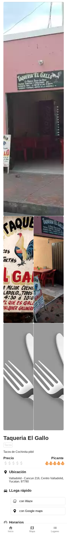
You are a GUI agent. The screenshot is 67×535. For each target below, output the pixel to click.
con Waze (26, 501)
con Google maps (31, 511)
